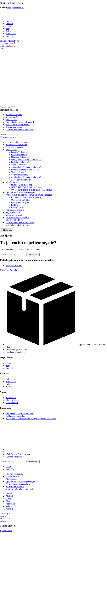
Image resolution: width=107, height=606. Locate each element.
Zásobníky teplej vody (21, 180)
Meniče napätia (12, 182)
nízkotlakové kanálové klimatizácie (26, 159)
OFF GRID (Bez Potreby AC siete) (26, 187)
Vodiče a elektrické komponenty (20, 222)
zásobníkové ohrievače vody (18, 225)
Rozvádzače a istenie (15, 210)
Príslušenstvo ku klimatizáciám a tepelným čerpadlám (29, 195)
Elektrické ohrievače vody (17, 142)
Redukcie (15, 205)
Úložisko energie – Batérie (17, 217)
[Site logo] (14, 16)
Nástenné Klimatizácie (21, 157)
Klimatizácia (11, 149)
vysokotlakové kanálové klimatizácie (27, 177)
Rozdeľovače (17, 207)
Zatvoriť (3, 516)
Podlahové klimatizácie (21, 162)
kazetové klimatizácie (20, 152)
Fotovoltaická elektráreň (16, 144)
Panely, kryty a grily (20, 202)
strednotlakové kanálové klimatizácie (27, 167)
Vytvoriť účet (6, 530)
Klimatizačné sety (19, 154)
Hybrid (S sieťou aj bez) (21, 185)
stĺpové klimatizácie (19, 164)
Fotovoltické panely (14, 147)
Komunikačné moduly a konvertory (26, 197)
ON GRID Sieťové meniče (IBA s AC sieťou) (31, 190)
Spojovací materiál (14, 215)
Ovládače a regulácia (20, 200)
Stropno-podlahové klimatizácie (25, 169)
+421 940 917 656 (15, 3)
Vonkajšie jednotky (19, 175)
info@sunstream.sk (15, 8)
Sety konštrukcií (13, 212)
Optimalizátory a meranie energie (20, 192)
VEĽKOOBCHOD (14, 220)
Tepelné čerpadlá (18, 172)
